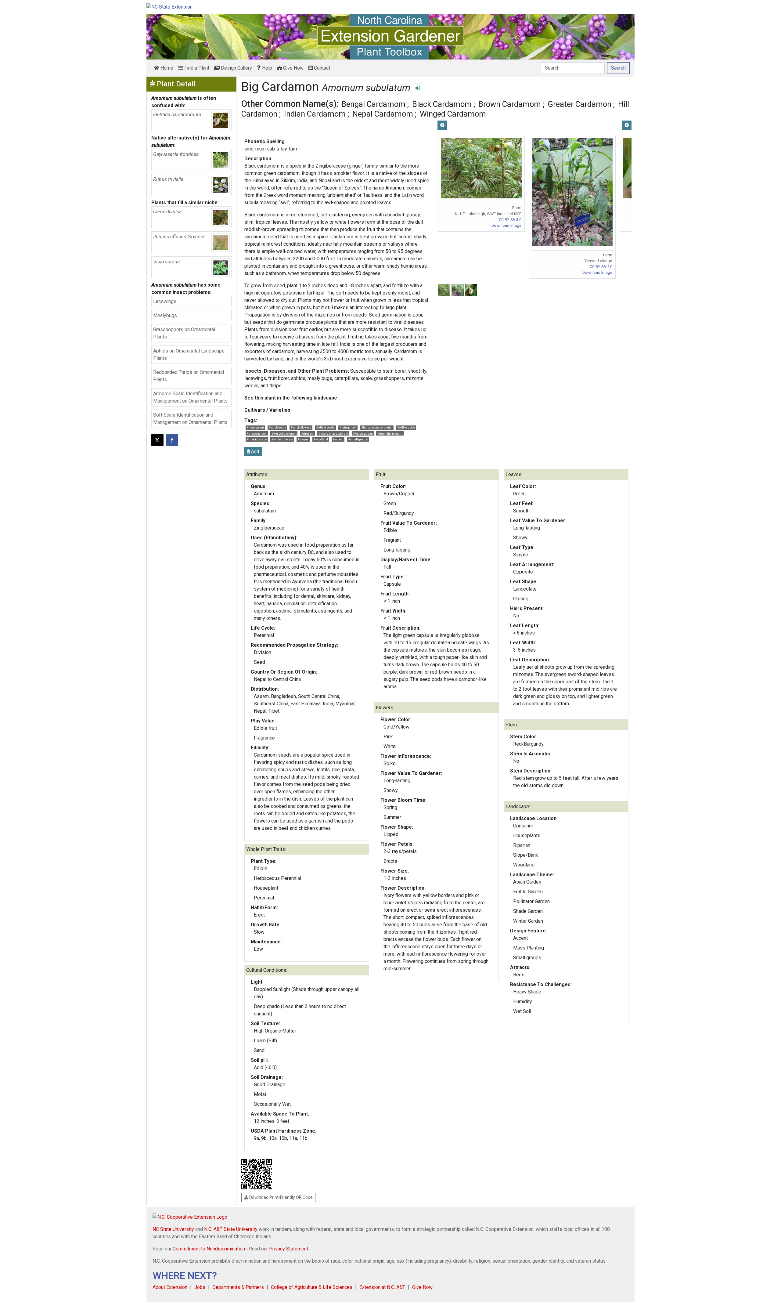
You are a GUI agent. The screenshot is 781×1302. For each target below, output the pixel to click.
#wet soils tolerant (284, 433)
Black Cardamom (442, 104)
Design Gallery (236, 68)
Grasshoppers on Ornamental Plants (184, 333)
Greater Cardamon (579, 104)
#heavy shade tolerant (333, 433)
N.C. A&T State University (230, 1229)
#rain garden (348, 427)
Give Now (293, 68)
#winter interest (282, 439)
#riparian (307, 433)
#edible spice (406, 427)
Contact (321, 68)
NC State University (173, 1229)
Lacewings (164, 301)
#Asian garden (363, 433)
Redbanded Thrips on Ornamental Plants (188, 375)
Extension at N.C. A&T (382, 1287)
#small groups (358, 439)
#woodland (321, 439)
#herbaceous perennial (376, 427)
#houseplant (255, 427)
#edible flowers (301, 427)
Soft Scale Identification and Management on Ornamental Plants (190, 418)
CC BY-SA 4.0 (601, 266)
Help (266, 68)
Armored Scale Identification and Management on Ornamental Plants (190, 397)
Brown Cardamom (509, 104)
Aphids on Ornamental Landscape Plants (189, 354)
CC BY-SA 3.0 (510, 219)
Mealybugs (165, 315)
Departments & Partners (238, 1287)
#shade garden (257, 433)
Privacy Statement (288, 1249)
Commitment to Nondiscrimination (209, 1249)
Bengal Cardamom (373, 104)
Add (254, 451)
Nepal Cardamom (382, 113)
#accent (338, 439)
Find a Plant (196, 68)
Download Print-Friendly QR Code (280, 1197)
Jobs (199, 1287)
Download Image (506, 225)
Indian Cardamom (315, 113)
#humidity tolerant (389, 433)
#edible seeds (325, 427)
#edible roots (277, 427)
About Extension (170, 1287)
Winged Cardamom (453, 113)
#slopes (303, 439)
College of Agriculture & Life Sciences (311, 1287)
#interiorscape (257, 439)
